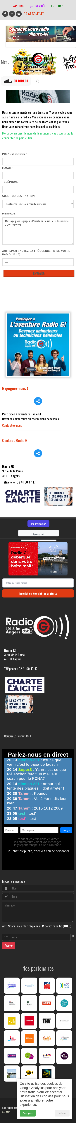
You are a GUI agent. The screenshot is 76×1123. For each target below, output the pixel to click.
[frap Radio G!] (64, 1003)
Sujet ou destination (18, 196)
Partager (38, 524)
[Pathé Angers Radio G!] (29, 1073)
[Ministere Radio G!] (12, 1003)
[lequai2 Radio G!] (12, 1021)
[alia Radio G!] (47, 1038)
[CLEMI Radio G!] (47, 1056)
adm (7, 1112)
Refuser (62, 1113)
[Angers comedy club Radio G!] (47, 1073)
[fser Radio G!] (29, 1003)
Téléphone (10, 182)
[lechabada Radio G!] (29, 1021)
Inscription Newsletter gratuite (38, 593)
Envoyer (9, 946)
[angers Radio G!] (47, 985)
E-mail (8, 168)
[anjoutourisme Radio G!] (29, 1056)
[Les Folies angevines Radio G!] (64, 1056)
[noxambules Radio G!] (12, 1056)
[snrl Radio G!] (47, 1003)
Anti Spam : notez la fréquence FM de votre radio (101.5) (36, 253)
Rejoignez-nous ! (15, 388)
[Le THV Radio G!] (47, 1021)
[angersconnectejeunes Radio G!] (12, 1038)
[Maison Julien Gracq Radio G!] (64, 1021)
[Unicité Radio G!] (29, 1038)
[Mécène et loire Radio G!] (29, 985)
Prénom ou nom (14, 154)
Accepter (28, 1113)
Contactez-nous (12, 425)
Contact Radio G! (15, 440)
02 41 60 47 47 (34, 13)
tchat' (58, 6)
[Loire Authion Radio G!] (12, 1073)
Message (10, 213)
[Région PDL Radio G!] (64, 985)
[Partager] (38, 401)
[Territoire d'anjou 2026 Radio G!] (12, 985)
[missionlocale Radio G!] (64, 1038)
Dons (20, 6)
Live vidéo (39, 6)
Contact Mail (24, 736)
